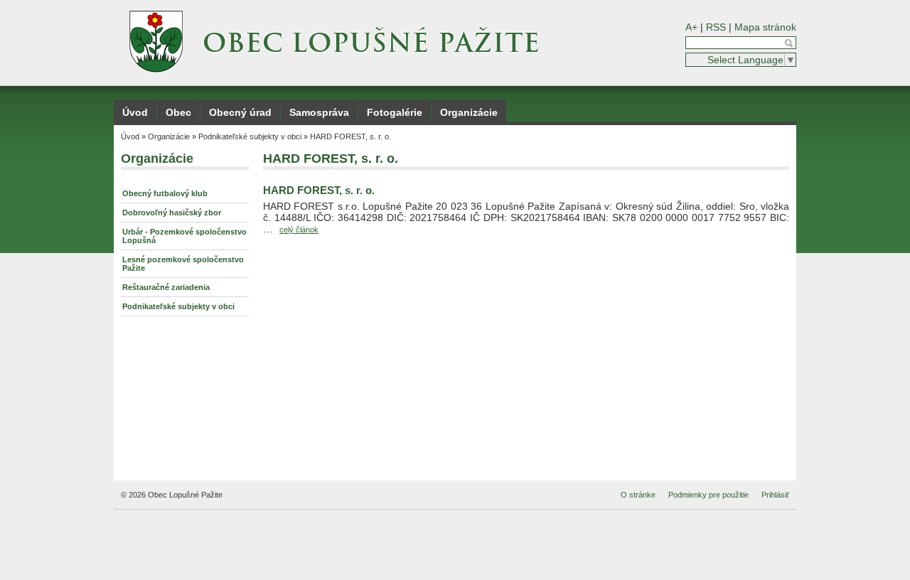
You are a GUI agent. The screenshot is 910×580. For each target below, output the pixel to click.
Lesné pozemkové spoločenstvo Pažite (183, 263)
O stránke (638, 494)
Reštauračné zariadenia (166, 287)
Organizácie (469, 112)
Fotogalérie (394, 112)
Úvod (135, 112)
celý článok (298, 229)
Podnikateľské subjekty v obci (249, 136)
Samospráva (319, 112)
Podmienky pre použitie (708, 494)
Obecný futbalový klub (165, 193)
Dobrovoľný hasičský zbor (171, 212)
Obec (178, 112)
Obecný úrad (240, 112)
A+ (691, 27)
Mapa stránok (765, 27)
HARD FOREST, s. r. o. (350, 136)
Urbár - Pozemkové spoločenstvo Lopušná (184, 236)
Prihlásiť (775, 494)
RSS (716, 27)
